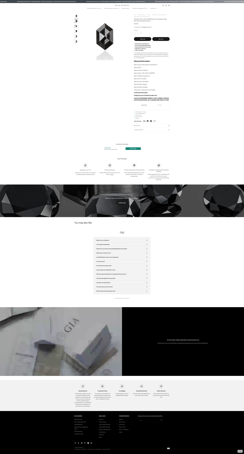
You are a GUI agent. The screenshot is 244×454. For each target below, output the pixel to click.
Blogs (100, 437)
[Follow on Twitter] (78, 443)
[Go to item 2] (76, 21)
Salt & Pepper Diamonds (142, 14)
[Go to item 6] (76, 41)
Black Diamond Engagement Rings (81, 427)
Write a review (133, 148)
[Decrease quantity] (136, 33)
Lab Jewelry (152, 8)
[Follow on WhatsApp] (91, 443)
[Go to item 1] (76, 16)
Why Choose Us (102, 422)
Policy (111, 174)
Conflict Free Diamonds (104, 429)
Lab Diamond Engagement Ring (139, 8)
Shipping (145, 27)
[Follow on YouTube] (88, 443)
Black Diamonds (78, 419)
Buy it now (161, 39)
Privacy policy (83, 449)
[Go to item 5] (76, 36)
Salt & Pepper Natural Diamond (111, 8)
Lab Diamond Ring (78, 434)
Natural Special (125, 8)
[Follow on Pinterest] (85, 443)
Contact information (106, 449)
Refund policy (77, 449)
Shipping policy (98, 449)
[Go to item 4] (76, 31)
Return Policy (122, 422)
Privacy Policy (122, 427)
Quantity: (136, 30)
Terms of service (90, 449)
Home (135, 14)
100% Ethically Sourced (104, 424)
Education (101, 434)
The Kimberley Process (104, 427)
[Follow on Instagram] (82, 443)
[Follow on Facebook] (75, 443)
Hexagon (148, 14)
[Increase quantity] (141, 33)
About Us (101, 419)
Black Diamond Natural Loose (94, 8)
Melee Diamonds (78, 431)
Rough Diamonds (78, 424)
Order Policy (122, 424)
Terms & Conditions (123, 429)
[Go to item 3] (76, 26)
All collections (102, 432)
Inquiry (120, 432)
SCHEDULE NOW (122, 202)
